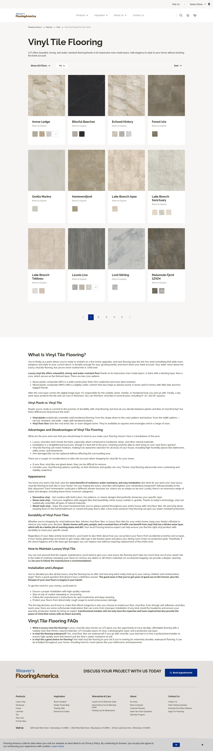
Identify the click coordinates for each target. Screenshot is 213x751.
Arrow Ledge (41, 121)
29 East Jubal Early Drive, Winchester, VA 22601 (131, 728)
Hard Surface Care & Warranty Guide (104, 706)
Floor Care (20, 718)
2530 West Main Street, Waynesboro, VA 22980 (90, 728)
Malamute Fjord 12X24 (163, 276)
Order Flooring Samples (177, 705)
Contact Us (138, 15)
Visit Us (176, 4)
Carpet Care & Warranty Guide (104, 702)
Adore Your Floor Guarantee (141, 711)
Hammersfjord (82, 196)
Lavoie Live (80, 275)
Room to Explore (136, 705)
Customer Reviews (137, 708)
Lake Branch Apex (124, 196)
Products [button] (80, 15)
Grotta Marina (41, 196)
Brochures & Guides (61, 711)
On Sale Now (21, 721)
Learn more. (57, 746)
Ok (176, 745)
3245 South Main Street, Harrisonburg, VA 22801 (49, 728)
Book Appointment (182, 672)
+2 (96, 287)
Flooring (49, 27)
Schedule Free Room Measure (180, 708)
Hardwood (20, 705)
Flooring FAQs (59, 708)
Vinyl (58, 27)
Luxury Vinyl (21, 702)
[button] (198, 4)
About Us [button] (119, 15)
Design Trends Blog (61, 705)
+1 (55, 134)
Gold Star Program (137, 715)
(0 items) (194, 15)
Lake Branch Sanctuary (160, 198)
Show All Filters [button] (39, 65)
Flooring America (35, 27)
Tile (60, 66)
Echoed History (122, 121)
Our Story (134, 702)
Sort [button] (176, 65)
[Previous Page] (83, 317)
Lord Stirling (120, 275)
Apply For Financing (176, 711)
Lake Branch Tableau (40, 276)
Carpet (18, 708)
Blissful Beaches (83, 121)
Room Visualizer (60, 702)
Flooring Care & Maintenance (103, 710)
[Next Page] (130, 317)
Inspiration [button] (100, 15)
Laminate (19, 711)
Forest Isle (159, 121)
